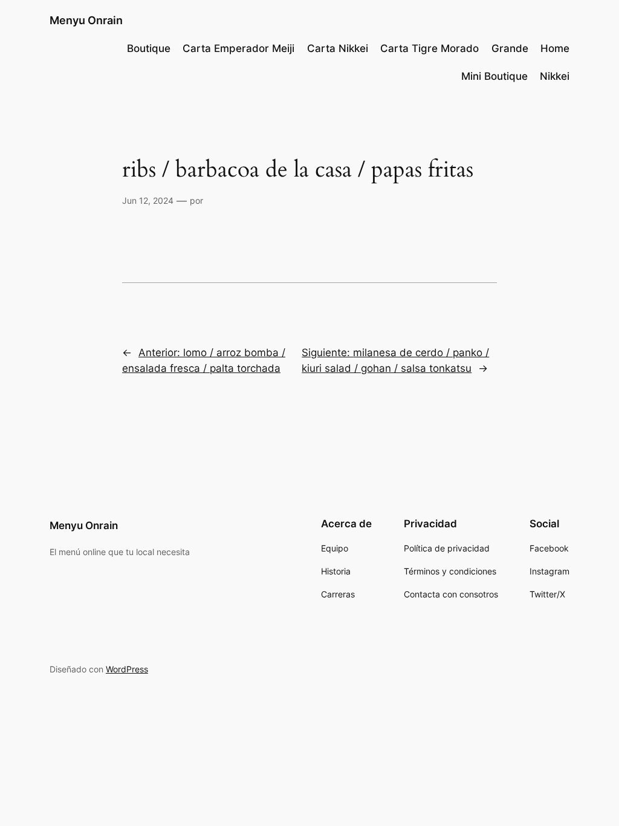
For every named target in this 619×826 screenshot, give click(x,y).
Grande (509, 48)
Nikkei (554, 76)
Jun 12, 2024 (147, 200)
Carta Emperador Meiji (238, 48)
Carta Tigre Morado (429, 48)
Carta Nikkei (337, 48)
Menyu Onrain (86, 20)
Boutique (148, 48)
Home (554, 48)
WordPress (127, 669)
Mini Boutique (494, 76)
